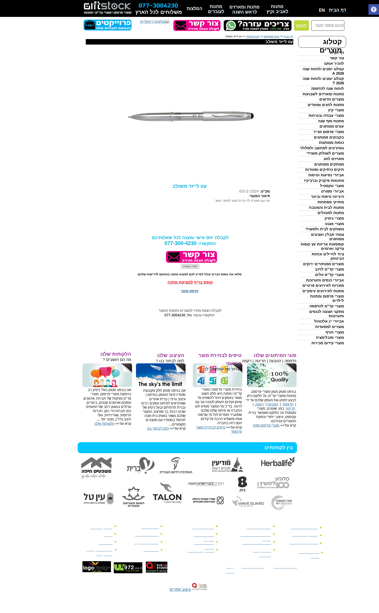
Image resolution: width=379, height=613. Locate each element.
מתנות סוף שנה (331, 121)
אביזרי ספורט (332, 191)
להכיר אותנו (334, 63)
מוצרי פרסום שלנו (266, 425)
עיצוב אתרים (180, 589)
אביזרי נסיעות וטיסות (326, 175)
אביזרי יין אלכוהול (329, 321)
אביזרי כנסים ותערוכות (325, 280)
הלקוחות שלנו (104, 423)
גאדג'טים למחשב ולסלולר (322, 148)
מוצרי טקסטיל (332, 186)
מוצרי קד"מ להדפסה (326, 306)
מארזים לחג (334, 159)
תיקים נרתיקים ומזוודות (324, 170)
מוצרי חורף (334, 332)
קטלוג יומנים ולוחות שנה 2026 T (323, 81)
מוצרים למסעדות (329, 327)
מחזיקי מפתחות (331, 202)
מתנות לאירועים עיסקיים (323, 291)
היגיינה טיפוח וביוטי (327, 197)
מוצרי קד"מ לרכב (329, 269)
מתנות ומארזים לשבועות (323, 94)
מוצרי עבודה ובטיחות (326, 116)
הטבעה (272, 404)
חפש (301, 26)
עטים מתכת (252, 36)
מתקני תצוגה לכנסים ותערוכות (326, 314)
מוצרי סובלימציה (330, 337)
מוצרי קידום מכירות (327, 343)
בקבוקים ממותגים (329, 137)
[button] (373, 10)
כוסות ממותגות (331, 143)
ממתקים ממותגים (329, 164)
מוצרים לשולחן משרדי (325, 153)
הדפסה (287, 404)
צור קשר (337, 58)
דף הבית (337, 53)
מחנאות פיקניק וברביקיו (324, 180)
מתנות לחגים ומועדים (326, 105)
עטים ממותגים (332, 126)
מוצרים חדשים (331, 99)
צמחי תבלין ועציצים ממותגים (327, 237)
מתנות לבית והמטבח (326, 208)
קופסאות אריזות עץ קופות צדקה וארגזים (322, 246)
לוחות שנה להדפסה (327, 89)
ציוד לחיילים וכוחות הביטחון (328, 256)
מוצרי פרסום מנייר (328, 132)
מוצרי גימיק (334, 218)
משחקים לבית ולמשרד (325, 229)
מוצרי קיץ (336, 110)
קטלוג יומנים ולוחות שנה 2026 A (323, 71)
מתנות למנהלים (331, 213)
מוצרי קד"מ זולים (329, 275)
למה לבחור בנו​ (158, 428)
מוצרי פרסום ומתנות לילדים (327, 298)
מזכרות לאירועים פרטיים (323, 285)
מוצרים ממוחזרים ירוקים (323, 264)
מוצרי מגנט (334, 224)
